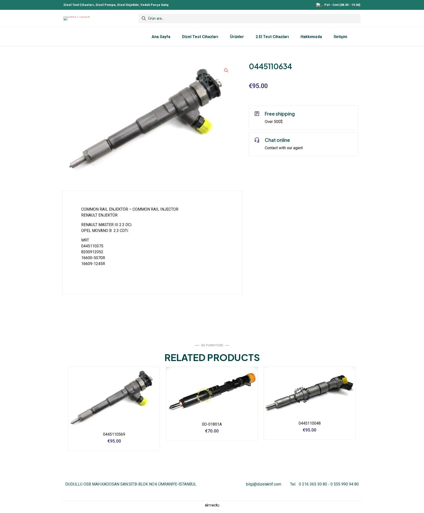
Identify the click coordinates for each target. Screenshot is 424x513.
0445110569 (114, 434)
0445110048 (310, 423)
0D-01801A (212, 424)
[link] (212, 505)
